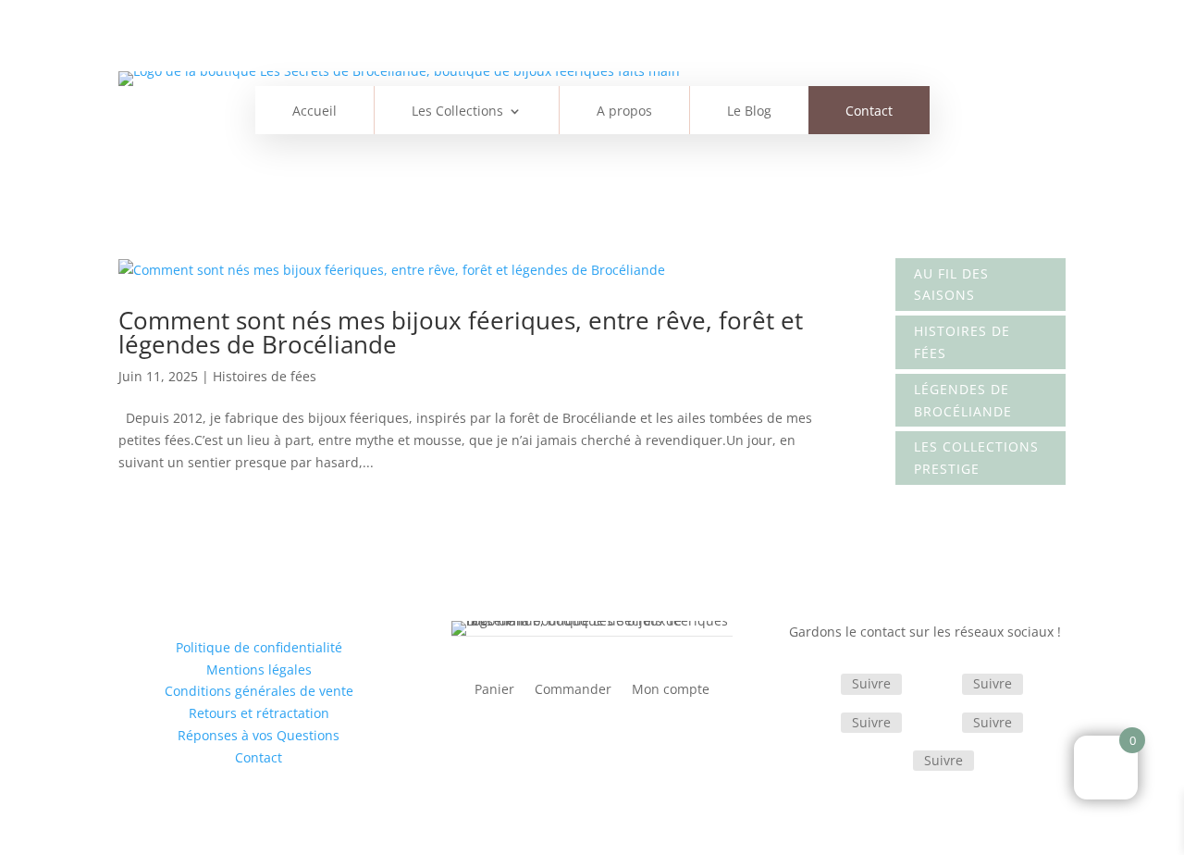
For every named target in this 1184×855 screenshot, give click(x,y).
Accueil (314, 112)
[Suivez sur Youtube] (891, 761)
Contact (869, 112)
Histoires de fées (264, 376)
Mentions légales (259, 669)
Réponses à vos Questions (258, 735)
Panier (494, 690)
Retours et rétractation (259, 713)
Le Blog (749, 112)
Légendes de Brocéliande (963, 400)
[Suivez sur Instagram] (940, 685)
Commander (573, 690)
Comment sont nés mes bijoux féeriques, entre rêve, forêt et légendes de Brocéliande (460, 332)
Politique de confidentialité (259, 647)
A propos (624, 112)
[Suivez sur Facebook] (818, 685)
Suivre (871, 683)
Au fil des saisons (951, 284)
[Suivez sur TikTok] (818, 723)
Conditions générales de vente (259, 691)
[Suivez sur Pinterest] (940, 723)
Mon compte (670, 690)
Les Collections (457, 112)
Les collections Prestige (976, 457)
